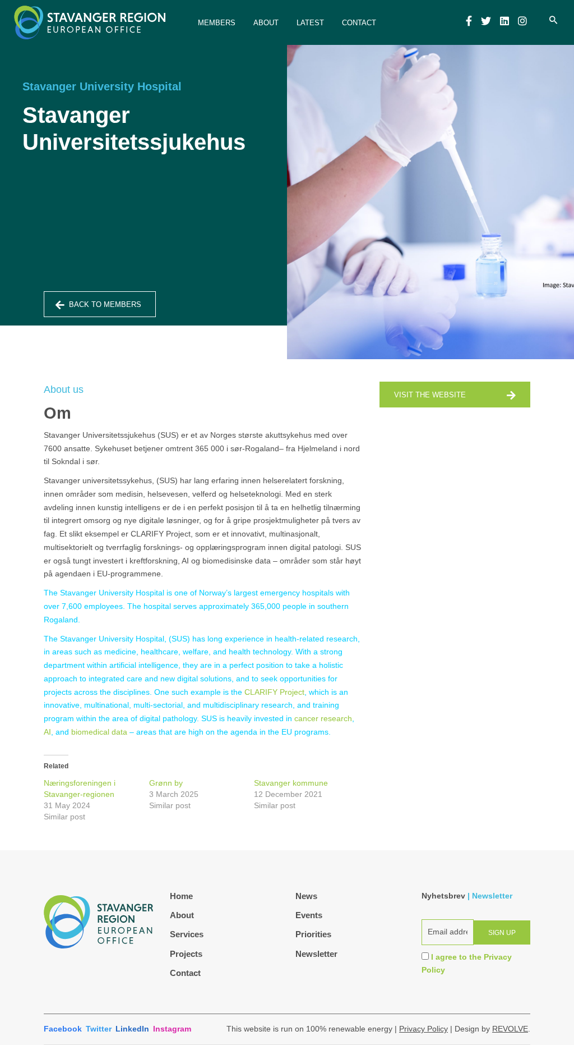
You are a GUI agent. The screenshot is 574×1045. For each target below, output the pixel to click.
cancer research (323, 718)
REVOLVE (510, 1028)
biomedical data (99, 731)
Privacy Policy (423, 1028)
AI (47, 731)
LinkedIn (132, 1028)
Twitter (99, 1028)
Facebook (63, 1028)
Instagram (172, 1028)
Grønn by (166, 782)
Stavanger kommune (291, 782)
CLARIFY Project (274, 692)
